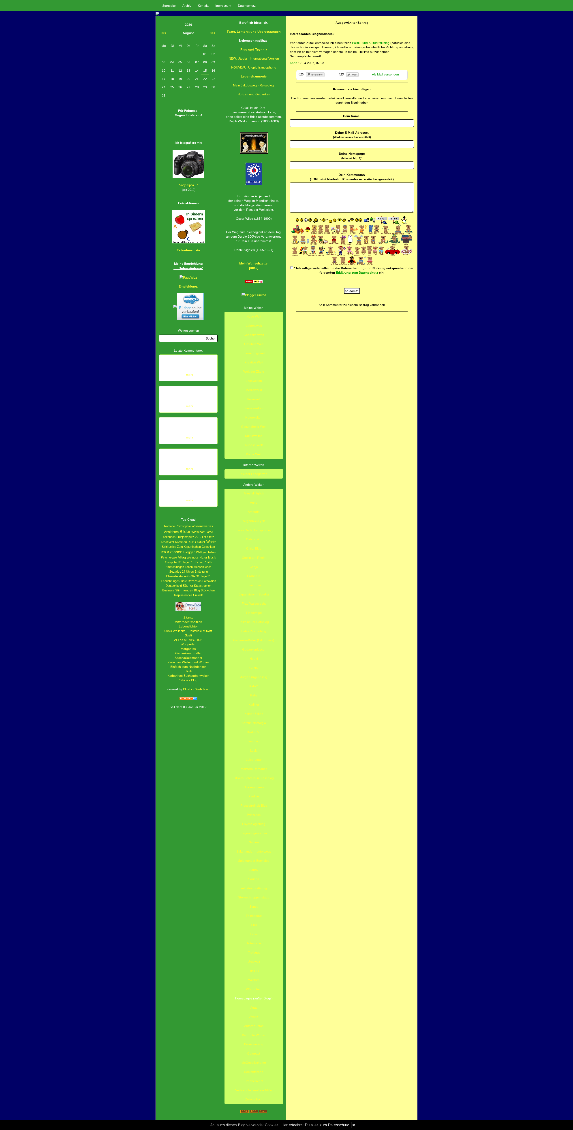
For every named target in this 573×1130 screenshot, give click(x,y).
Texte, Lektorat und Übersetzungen (254, 31)
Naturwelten (253, 417)
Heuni (254, 658)
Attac (253, 1007)
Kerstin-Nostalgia (254, 723)
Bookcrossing (253, 1044)
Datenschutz (247, 5)
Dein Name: (352, 116)
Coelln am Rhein (253, 557)
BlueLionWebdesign (197, 689)
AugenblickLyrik (254, 521)
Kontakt (203, 5)
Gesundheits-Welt (253, 426)
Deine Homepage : (352, 156)
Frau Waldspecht (254, 603)
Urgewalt (254, 961)
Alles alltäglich (254, 493)
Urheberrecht (253, 1081)
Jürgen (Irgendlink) (253, 677)
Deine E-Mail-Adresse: (352, 135)
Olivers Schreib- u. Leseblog (254, 778)
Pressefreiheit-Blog (253, 805)
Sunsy (253, 906)
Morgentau (188, 649)
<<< (163, 33)
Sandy (253, 870)
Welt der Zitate (253, 371)
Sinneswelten (253, 408)
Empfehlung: (188, 286)
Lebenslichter (188, 626)
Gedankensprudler (188, 653)
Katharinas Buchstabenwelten (188, 675)
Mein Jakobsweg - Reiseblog (253, 85)
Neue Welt (253, 316)
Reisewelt (254, 399)
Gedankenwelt (254, 335)
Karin (293, 63)
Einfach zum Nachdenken (188, 666)
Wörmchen (253, 989)
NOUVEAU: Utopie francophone (253, 67)
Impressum (223, 5)
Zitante (188, 617)
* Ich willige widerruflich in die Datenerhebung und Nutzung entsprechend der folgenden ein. (353, 270)
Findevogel (254, 612)
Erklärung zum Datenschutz (357, 272)
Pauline (253, 796)
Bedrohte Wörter (253, 1035)
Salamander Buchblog (253, 860)
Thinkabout (254, 915)
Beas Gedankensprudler (254, 530)
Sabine (254, 842)
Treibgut (254, 952)
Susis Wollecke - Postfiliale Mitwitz (188, 631)
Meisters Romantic (254, 769)
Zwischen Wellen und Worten (188, 662)
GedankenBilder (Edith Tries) (253, 640)
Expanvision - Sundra (254, 594)
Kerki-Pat (253, 732)
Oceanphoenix (254, 787)
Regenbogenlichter (253, 833)
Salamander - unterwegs (253, 851)
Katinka (253, 704)
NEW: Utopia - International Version (254, 58)
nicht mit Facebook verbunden (301, 74)
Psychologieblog (253, 824)
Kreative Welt (253, 362)
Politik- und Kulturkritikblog (370, 43)
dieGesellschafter (254, 1062)
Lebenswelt (254, 325)
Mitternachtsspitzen (188, 622)
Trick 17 (253, 971)
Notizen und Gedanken (253, 94)
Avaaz (253, 1016)
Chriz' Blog (253, 548)
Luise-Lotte (254, 759)
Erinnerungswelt (253, 353)
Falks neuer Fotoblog (254, 622)
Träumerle (253, 943)
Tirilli (188, 671)
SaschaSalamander (188, 658)
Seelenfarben (253, 1072)
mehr (189, 374)
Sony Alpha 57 (188, 185)
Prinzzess (254, 814)
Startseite (169, 5)
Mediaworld (254, 390)
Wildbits (253, 980)
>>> (213, 33)
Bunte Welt (253, 454)
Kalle (253, 695)
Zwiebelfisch (254, 1099)
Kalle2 (253, 686)
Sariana (253, 879)
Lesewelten (254, 380)
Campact (253, 1053)
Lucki (253, 750)
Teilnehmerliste (188, 250)
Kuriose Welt (254, 445)
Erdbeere (253, 576)
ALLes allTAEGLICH (188, 640)
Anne (253, 502)
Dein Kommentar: (352, 177)
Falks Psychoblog (253, 631)
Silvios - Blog (188, 680)
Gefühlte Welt (253, 344)
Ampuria (254, 511)
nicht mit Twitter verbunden (341, 74)
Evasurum (254, 585)
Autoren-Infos (253, 1026)
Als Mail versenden (385, 74)
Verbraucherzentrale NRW (253, 1090)
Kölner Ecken (253, 713)
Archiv (186, 5)
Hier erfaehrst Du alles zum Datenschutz (315, 1125)
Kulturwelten (254, 436)
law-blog (254, 741)
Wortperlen (188, 644)
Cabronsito (253, 539)
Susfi (188, 635)
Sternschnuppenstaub (253, 897)
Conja (254, 567)
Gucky (253, 668)
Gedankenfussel (253, 649)
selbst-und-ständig (254, 888)
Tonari (253, 934)
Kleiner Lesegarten (253, 474)
